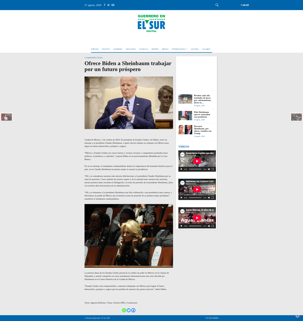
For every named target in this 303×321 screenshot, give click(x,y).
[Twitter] (129, 310)
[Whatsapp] (124, 310)
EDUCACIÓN (131, 49)
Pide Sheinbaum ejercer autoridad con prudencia (202, 114)
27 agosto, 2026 (93, 5)
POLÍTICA (106, 49)
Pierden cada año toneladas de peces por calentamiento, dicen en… (202, 99)
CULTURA (194, 49)
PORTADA (95, 49)
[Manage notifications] (297, 316)
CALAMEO (206, 49)
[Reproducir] (181, 169)
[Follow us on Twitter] (109, 5)
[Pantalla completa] (213, 169)
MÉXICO (165, 49)
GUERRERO (117, 49)
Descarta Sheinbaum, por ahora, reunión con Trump (202, 130)
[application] (197, 161)
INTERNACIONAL (179, 49)
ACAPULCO (143, 49)
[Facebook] (133, 310)
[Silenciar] (209, 169)
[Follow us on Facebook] (105, 5)
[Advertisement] (197, 72)
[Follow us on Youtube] (112, 5)
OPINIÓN (155, 49)
